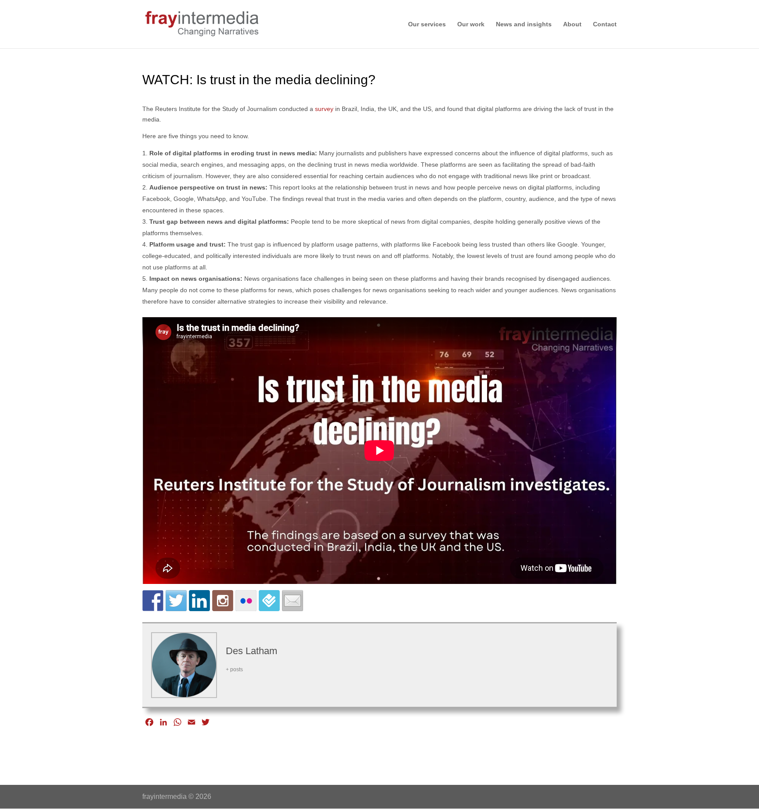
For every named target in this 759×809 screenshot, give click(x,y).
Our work (470, 24)
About (572, 24)
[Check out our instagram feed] (222, 600)
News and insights (524, 24)
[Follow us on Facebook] (152, 600)
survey (324, 108)
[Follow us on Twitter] (176, 600)
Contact (605, 24)
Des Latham (251, 650)
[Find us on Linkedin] (199, 600)
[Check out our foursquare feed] (269, 600)
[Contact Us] (292, 600)
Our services (427, 24)
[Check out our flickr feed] (246, 600)
